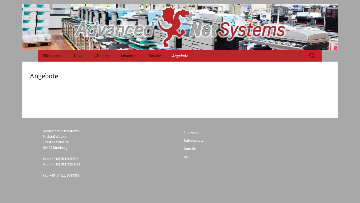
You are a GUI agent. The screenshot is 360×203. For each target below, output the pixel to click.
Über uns (102, 55)
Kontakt (190, 148)
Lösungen (129, 55)
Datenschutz (194, 140)
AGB (187, 156)
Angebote (180, 55)
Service (155, 55)
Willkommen (52, 55)
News (78, 55)
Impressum (193, 132)
